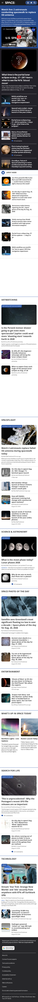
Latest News (11, 172)
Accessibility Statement (9, 975)
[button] (34, 3)
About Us (4, 955)
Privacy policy (6, 967)
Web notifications (7, 982)
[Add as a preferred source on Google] (8, 948)
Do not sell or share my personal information (15, 990)
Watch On (5, 44)
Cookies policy (6, 971)
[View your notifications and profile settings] (31, 2)
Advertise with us (7, 979)
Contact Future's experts (9, 959)
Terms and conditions (8, 963)
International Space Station (11, 426)
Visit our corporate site (25, 942)
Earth (4, 597)
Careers (4, 986)
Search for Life (7, 777)
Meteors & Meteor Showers (11, 306)
